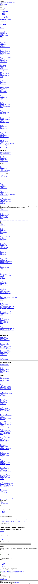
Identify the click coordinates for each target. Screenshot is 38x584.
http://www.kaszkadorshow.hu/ (5, 258)
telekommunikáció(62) (10, 521)
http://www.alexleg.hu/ (4, 171)
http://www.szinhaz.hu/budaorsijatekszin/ (6, 406)
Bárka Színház (2, 399)
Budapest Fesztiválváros (4, 210)
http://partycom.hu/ (3, 287)
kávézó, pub (2, 29)
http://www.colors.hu (3, 248)
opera (1, 30)
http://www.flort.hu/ (3, 91)
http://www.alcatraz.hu (3, 42)
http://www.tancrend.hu (4, 215)
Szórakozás (9, 19)
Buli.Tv (1, 229)
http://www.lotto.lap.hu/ (4, 347)
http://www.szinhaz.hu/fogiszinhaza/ (6, 427)
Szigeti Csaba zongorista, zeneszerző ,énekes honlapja (8, 498)
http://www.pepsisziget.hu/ (4, 302)
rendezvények (2, 31)
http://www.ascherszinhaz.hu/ (5, 384)
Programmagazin (3, 310)
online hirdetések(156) (12, 520)
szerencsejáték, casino (3, 33)
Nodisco (1, 109)
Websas (2, 1)
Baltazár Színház (3, 395)
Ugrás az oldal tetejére (3, 574)
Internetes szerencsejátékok (4, 350)
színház (1, 34)
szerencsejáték (2, 32)
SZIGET (1, 325)
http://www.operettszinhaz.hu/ (5, 409)
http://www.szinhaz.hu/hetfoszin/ (5, 387)
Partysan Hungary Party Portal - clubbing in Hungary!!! (9, 295)
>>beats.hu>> (2, 185)
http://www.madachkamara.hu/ (5, 475)
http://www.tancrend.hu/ (4, 219)
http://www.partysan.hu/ (4, 296)
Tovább (1, 45)
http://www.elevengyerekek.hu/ (5, 307)
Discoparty (2, 68)
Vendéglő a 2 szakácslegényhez (5, 170)
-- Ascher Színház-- (3, 382)
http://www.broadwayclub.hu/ (5, 205)
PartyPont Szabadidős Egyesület (5, 291)
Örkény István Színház (4, 474)
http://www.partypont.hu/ (4, 292)
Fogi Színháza (2, 426)
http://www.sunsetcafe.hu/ (4, 135)
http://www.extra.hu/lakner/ (4, 449)
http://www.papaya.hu (3, 64)
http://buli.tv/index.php (3, 230)
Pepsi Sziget (2, 303)
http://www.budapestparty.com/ (5, 51)
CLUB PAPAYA (3, 63)
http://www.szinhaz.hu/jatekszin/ (5, 431)
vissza (2, 37)
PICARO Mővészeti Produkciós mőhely (6, 483)
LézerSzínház (2, 452)
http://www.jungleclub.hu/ (4, 100)
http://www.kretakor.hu (4, 444)
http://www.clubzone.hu (4, 243)
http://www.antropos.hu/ (4, 195)
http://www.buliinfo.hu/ (4, 95)
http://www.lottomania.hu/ (4, 365)
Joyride (1, 94)
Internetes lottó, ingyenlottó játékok (5, 346)
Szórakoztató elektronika (4, 35)
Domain (3, 13)
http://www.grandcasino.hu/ (4, 369)
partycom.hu (2, 288)
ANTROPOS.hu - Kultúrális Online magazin (7, 194)
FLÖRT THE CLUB (3, 90)
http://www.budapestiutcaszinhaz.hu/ (6, 413)
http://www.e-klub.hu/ (3, 79)
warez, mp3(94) (16, 521)
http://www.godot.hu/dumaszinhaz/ (5, 418)
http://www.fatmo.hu (3, 86)
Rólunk (5, 4)
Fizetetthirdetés (3, 512)
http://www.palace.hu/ (3, 113)
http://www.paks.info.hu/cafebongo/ (6, 234)
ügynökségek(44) (22, 521)
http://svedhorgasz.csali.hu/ (4, 153)
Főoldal (1, 19)
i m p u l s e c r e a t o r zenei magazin (6, 264)
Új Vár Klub (2, 138)
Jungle (1, 99)
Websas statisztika (3, 2)
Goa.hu (1, 251)
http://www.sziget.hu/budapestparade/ (6, 226)
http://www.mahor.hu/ (3, 157)
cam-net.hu (2, 238)
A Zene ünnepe (2, 189)
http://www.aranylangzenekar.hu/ (5, 199)
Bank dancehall (2, 46)
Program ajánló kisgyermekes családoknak (7, 306)
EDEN (1, 81)
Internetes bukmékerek (3, 337)
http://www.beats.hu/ (3, 186)
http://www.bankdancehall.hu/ (5, 47)
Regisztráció (17, 582)
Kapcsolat (2, 4)
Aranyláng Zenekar (3, 198)
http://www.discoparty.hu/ (4, 69)
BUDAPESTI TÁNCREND (5, 214)
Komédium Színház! (3, 439)
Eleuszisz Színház (3, 421)
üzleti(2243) (27, 521)
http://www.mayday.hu (4, 283)
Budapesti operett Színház (4, 408)
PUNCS (1, 125)
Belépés (2, 578)
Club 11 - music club (3, 59)
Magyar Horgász (3, 156)
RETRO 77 (2, 130)
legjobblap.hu (2, 278)
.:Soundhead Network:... (4, 182)
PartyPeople (2, 121)
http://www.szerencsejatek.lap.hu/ (5, 351)
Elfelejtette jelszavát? (3, 579)
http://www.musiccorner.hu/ (4, 132)
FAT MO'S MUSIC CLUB (4, 87)
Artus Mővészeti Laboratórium (5, 390)
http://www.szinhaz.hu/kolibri (5, 435)
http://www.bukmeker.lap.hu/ (5, 338)
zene (1, 36)
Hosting (14, 2)
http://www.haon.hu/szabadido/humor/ (6, 261)
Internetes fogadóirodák (4, 343)
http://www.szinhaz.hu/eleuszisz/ (5, 422)
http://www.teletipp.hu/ (4, 357)
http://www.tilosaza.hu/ (4, 190)
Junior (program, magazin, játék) (5, 273)
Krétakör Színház (3, 443)
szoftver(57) (5, 521)
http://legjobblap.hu (3, 280)
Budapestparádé (2, 225)
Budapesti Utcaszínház (4, 414)
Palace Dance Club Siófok (4, 112)
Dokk (1, 72)
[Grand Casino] (2, 368)
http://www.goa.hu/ (3, 252)
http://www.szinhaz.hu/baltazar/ (5, 396)
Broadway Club (2, 203)
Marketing (6, 17)
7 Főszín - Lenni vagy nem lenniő (5, 386)
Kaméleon (2, 103)
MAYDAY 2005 (3, 282)
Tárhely (3, 12)
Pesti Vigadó (2, 479)
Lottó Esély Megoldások (4, 364)
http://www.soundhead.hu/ (4, 183)
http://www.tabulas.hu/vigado (5, 481)
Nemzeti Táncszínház (3, 470)
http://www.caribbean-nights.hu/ (5, 57)
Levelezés (3, 566)
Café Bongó (2, 235)
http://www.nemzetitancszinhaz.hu (5, 471)
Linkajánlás (2, 531)
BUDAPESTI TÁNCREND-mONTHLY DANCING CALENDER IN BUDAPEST (14, 220)
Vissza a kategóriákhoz (4, 147)
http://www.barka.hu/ (3, 400)
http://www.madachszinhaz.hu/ (5, 459)
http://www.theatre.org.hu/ (4, 466)
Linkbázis (5, 16)
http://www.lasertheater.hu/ (4, 453)
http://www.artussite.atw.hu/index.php (6, 391)
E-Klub (1, 77)
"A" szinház (2, 377)
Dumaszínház (2, 417)
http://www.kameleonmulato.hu (5, 104)
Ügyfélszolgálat (2, 8)
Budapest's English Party (4, 50)
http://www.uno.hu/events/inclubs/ (5, 329)
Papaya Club (2, 116)
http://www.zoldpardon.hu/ (4, 144)
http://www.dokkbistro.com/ (4, 73)
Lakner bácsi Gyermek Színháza (5, 448)
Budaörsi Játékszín (3, 404)
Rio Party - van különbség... (4, 319)
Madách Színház (3, 457)
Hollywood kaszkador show (4, 256)
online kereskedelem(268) (20, 520)
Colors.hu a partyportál (4, 247)
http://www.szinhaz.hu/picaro (5, 484)
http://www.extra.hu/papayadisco (5, 117)
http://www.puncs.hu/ (3, 126)
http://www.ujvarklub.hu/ (4, 139)
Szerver (3, 14)
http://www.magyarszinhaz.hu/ (5, 462)
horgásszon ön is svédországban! (5, 152)
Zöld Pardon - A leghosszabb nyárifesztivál (7, 143)
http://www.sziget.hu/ (3, 326)
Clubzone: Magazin (3, 242)
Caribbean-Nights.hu (3, 56)
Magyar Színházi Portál (4, 467)
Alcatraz (1, 41)
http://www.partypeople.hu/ (4, 122)
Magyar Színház (2, 461)
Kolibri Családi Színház (4, 436)
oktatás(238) (7, 520)
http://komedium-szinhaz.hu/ (4, 440)
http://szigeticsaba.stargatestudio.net (5, 499)
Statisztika (4, 15)
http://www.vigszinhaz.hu (4, 488)
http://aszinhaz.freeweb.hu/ (4, 378)
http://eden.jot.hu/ (3, 82)
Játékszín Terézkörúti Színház (5, 430)
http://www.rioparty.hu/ (4, 320)
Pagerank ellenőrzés (9, 2)
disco (1, 27)
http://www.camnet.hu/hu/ (4, 239)
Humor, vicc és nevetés (4, 260)
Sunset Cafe (2, 134)
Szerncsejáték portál (3, 355)
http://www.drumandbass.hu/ (4, 265)
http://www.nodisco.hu (4, 108)
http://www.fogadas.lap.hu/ (4, 342)
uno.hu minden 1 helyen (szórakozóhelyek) (7, 328)
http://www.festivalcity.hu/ (4, 212)
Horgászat (2, 28)
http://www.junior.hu (3, 274)
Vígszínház (2, 489)
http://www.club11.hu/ (3, 60)
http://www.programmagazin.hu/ (5, 311)
